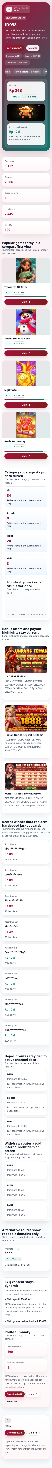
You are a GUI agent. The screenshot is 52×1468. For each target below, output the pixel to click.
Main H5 (32, 47)
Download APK (14, 47)
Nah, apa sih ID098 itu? (19, 1299)
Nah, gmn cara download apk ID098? (26, 1321)
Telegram (12, 1401)
